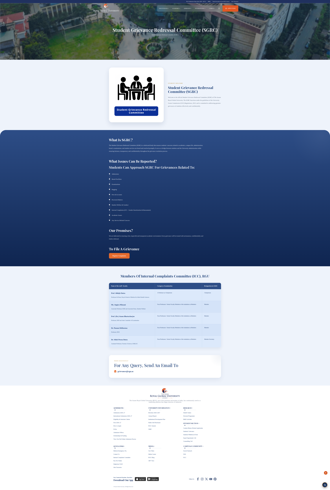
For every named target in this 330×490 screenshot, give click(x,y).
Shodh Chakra (187, 412)
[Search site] (324, 484)
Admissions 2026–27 (119, 412)
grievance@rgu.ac (126, 371)
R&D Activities (187, 419)
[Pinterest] (215, 479)
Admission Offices (118, 432)
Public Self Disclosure (154, 422)
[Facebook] (197, 479)
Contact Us (116, 454)
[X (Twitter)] (206, 479)
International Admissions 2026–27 (122, 416)
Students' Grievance (188, 431)
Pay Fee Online (117, 460)
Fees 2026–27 (117, 422)
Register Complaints (119, 256)
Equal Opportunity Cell (189, 438)
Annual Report (152, 416)
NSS (184, 454)
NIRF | (209, 1)
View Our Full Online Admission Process (124, 439)
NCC (184, 457)
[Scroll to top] (325, 473)
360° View (151, 460)
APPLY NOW (232, 8)
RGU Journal (152, 426)
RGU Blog (151, 457)
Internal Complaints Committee (121, 457)
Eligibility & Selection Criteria (121, 419)
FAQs (115, 429)
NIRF (150, 429)
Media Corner (152, 454)
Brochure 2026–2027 (154, 412)
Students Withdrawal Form (190, 434)
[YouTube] (210, 479)
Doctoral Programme (189, 416)
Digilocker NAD (118, 464)
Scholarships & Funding (120, 435)
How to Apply (117, 426)
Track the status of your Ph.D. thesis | (221, 1)
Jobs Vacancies (234, 1)
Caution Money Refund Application (193, 428)
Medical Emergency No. (120, 451)
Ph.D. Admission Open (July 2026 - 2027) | (196, 1)
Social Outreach (187, 451)
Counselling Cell (187, 441)
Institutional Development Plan (156, 419)
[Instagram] (202, 479)
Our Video (151, 451)
